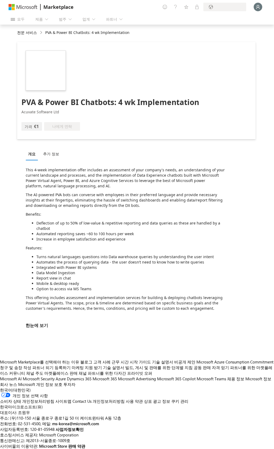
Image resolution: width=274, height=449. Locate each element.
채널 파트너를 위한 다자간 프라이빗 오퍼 (115, 373)
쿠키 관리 (179, 401)
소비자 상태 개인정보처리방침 (27, 401)
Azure (61, 378)
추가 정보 (51, 153)
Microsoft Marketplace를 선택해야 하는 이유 (39, 362)
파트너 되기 (43, 367)
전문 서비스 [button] (27, 32)
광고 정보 (161, 401)
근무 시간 (120, 362)
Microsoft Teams (211, 378)
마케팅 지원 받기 (87, 367)
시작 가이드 (140, 362)
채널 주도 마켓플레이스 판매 (52, 373)
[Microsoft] (23, 7)
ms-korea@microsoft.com (75, 423)
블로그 (86, 362)
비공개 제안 (184, 362)
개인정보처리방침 (109, 401)
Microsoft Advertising (137, 378)
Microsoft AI (11, 378)
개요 (32, 153)
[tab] (33, 154)
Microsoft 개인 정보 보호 (40, 384)
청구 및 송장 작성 (15, 367)
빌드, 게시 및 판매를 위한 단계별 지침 (159, 367)
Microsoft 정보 (258, 378)
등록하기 (63, 367)
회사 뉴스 (8, 384)
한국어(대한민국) (15, 390)
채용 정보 (235, 378)
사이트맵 (63, 401)
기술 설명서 (162, 362)
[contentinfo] (42, 33)
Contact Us (82, 401)
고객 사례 (102, 362)
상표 (148, 401)
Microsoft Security (39, 378)
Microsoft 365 (105, 378)
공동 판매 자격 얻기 (211, 367)
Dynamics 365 (79, 378)
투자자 (69, 384)
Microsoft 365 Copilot (176, 378)
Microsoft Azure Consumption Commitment (234, 362)
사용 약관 (134, 401)
